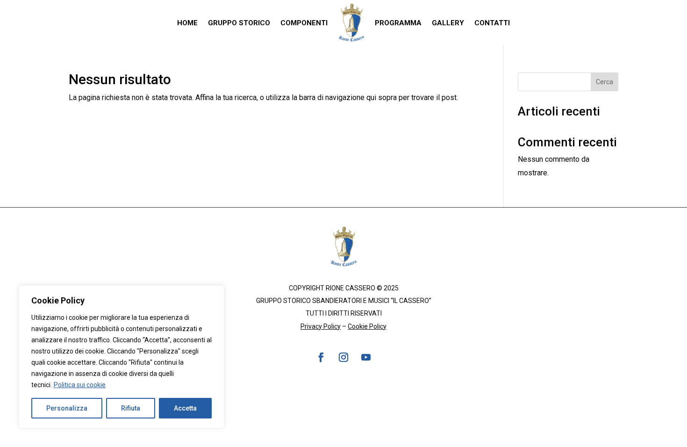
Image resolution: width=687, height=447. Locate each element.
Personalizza (66, 408)
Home (187, 23)
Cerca (604, 82)
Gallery (448, 23)
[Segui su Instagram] (343, 357)
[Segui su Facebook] (321, 357)
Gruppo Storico (239, 23)
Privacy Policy (321, 326)
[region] (121, 356)
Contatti (492, 23)
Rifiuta (130, 408)
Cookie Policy (367, 326)
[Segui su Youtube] (366, 357)
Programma (398, 23)
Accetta (185, 408)
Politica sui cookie (80, 385)
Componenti (304, 23)
